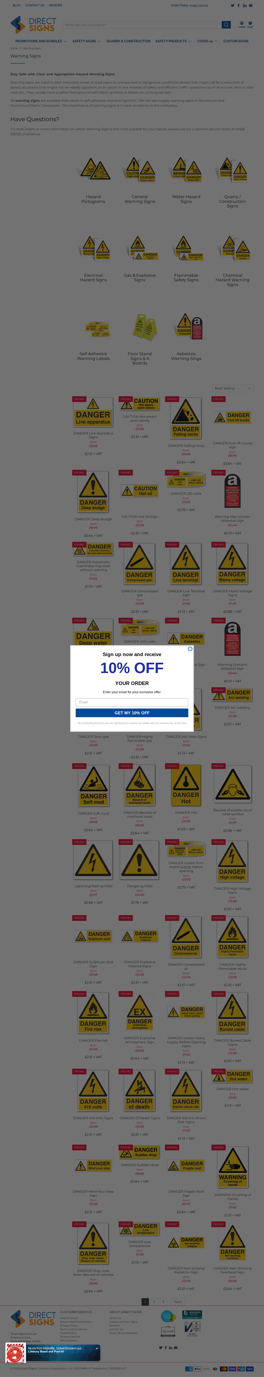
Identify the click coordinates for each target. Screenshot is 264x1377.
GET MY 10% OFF (132, 713)
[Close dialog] (190, 649)
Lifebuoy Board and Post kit (46, 1351)
